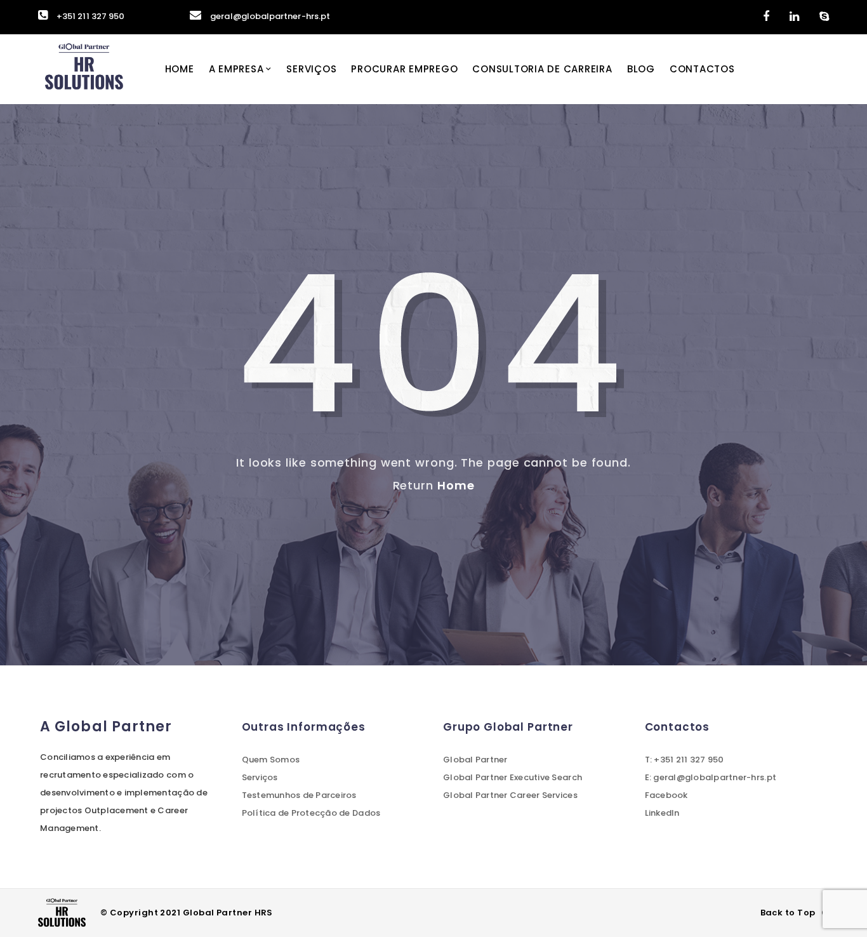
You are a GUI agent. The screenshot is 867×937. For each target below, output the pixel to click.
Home (179, 69)
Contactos (702, 69)
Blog (641, 69)
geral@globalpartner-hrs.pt (270, 16)
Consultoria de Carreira (542, 69)
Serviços (311, 69)
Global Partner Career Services (510, 795)
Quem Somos (271, 760)
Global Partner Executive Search (512, 777)
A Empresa (236, 69)
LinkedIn (662, 813)
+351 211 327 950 (90, 16)
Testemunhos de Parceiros (299, 795)
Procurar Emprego (404, 69)
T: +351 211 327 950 (684, 760)
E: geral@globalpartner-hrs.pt (711, 777)
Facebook (666, 795)
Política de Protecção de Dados (311, 813)
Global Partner (475, 760)
